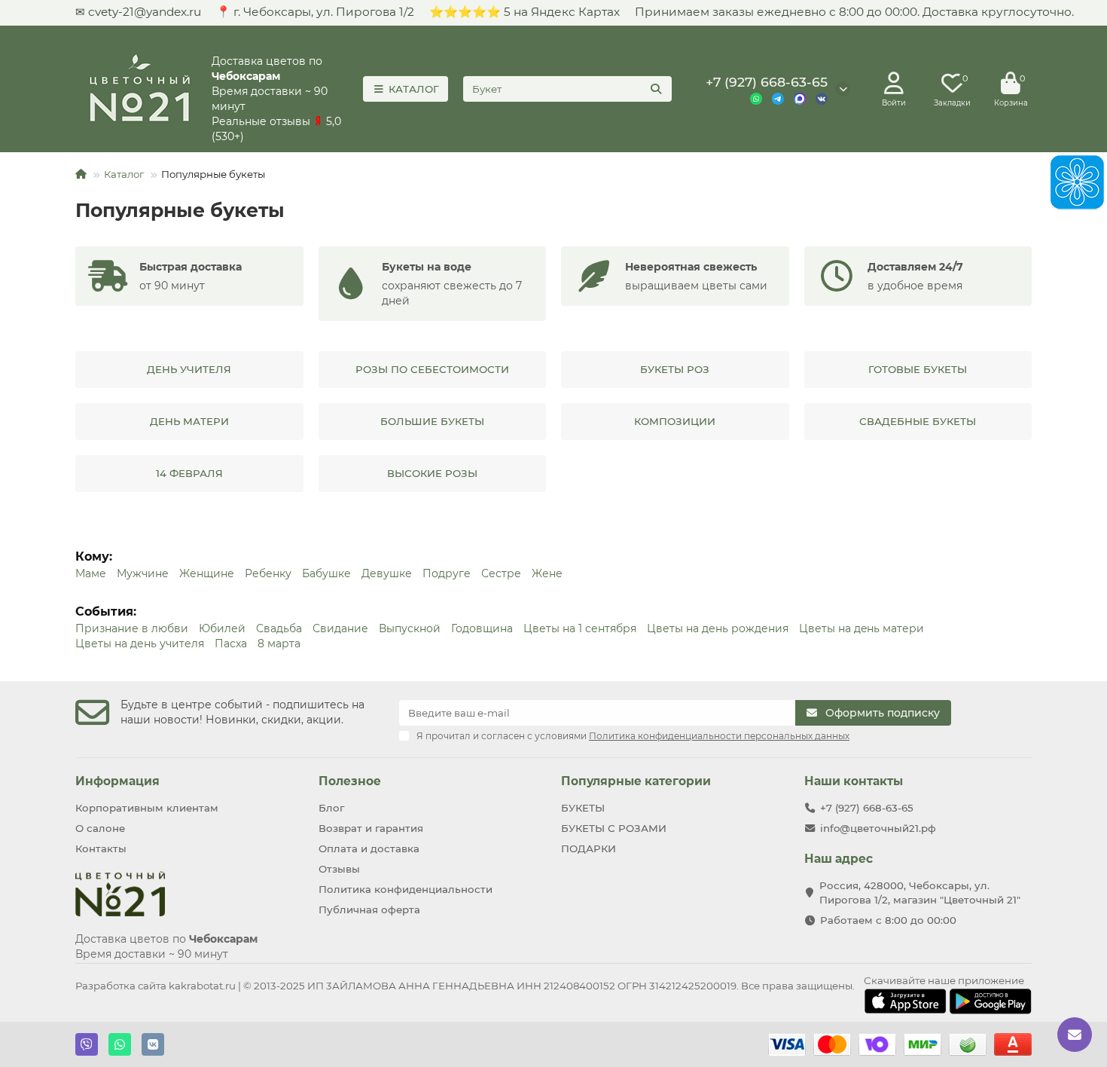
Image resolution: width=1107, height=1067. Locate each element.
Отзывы (339, 869)
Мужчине (143, 573)
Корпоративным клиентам (146, 808)
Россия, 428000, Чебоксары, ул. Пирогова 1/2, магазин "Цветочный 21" (919, 892)
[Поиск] (656, 89)
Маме (90, 573)
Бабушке (326, 573)
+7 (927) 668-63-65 (767, 82)
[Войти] (894, 83)
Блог (331, 808)
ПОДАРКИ (588, 848)
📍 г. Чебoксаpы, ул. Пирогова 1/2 (315, 12)
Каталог (124, 174)
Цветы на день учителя (139, 643)
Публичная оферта (369, 909)
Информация (117, 781)
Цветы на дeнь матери (861, 628)
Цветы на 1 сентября (579, 628)
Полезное (350, 781)
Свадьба (279, 628)
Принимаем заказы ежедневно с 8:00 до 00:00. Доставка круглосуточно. (854, 12)
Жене (547, 573)
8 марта (279, 643)
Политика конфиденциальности (406, 889)
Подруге (446, 573)
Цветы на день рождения (717, 628)
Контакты (101, 848)
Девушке (386, 573)
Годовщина (482, 628)
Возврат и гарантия (371, 828)
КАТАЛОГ (414, 89)
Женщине (206, 573)
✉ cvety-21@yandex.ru (138, 12)
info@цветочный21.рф (878, 828)
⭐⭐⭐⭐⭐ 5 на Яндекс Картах (524, 12)
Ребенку (268, 573)
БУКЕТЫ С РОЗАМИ (613, 828)
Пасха (231, 643)
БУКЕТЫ (583, 808)
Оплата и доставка (369, 848)
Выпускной (410, 628)
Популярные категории (636, 781)
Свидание (340, 628)
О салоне (100, 828)
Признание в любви (131, 628)
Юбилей (222, 628)
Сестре (501, 573)
